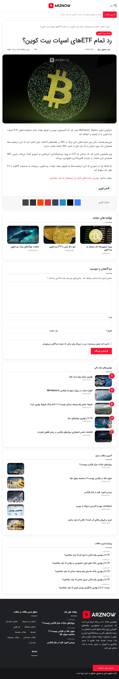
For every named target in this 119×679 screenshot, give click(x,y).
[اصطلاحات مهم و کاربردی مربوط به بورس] (15, 510)
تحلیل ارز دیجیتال (29, 621)
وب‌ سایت (53, 330)
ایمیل (109, 330)
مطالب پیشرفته (13, 637)
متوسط (33, 632)
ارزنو (108, 26)
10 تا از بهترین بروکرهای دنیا (80, 418)
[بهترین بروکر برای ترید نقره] (103, 381)
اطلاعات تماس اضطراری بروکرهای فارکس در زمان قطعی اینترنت (65, 432)
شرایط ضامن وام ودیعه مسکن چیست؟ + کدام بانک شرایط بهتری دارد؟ (61, 404)
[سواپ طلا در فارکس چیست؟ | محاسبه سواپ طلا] (15, 482)
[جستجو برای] (3, 6)
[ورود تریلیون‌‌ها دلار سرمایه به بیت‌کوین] (96, 235)
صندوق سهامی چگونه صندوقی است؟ (86, 14)
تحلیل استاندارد (12, 621)
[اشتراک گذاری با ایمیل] (33, 202)
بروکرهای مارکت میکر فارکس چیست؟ (95, 464)
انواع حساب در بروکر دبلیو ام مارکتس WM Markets (70, 390)
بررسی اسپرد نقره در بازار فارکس (98, 492)
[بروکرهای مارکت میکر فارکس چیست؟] (15, 469)
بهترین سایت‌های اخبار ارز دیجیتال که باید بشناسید (74, 178)
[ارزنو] (59, 5)
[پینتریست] (48, 202)
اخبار (102, 26)
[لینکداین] (63, 202)
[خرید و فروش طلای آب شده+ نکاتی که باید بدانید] (15, 524)
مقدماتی (32, 642)
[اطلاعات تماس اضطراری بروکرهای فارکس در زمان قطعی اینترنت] (103, 436)
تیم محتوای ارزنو (104, 49)
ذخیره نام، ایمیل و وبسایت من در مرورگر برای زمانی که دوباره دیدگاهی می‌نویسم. (75, 344)
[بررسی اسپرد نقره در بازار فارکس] (15, 496)
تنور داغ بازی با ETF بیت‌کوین (62, 246)
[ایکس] (70, 202)
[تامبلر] (55, 202)
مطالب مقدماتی (29, 637)
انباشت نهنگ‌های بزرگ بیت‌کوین (25, 246)
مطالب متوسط (20, 632)
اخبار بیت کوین (77, 26)
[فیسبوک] (78, 202)
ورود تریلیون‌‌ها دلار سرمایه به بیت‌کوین (99, 248)
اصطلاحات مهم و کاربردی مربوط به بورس (94, 506)
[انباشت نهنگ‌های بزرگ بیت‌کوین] (23, 235)
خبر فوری (103, 188)
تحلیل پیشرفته (30, 626)
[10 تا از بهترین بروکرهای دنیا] (103, 422)
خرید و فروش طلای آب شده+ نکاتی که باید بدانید (90, 520)
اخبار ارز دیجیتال (92, 26)
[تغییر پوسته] (9, 6)
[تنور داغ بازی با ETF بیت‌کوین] (59, 235)
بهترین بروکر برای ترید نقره (81, 376)
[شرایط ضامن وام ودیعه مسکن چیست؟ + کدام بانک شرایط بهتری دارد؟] (103, 409)
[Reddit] (40, 202)
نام (110, 317)
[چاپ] (25, 202)
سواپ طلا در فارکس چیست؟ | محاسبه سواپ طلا (91, 478)
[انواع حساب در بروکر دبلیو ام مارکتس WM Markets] (103, 395)
